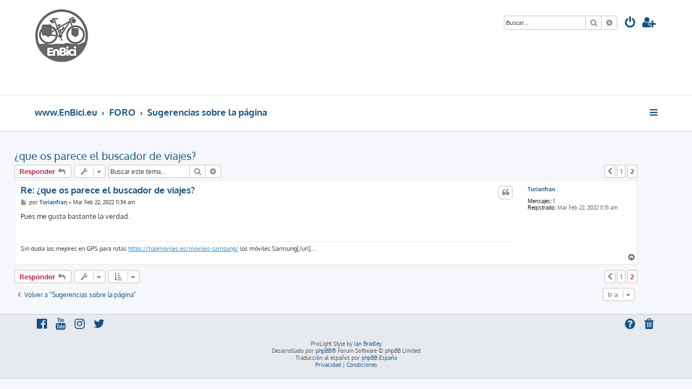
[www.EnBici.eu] (75, 47)
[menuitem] (630, 23)
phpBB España (379, 357)
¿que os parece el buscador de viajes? (105, 156)
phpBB (323, 350)
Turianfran (541, 189)
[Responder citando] (505, 192)
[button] (609, 171)
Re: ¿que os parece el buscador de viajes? (108, 190)
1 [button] (621, 171)
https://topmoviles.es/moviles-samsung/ (183, 248)
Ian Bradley (368, 343)
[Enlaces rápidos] (654, 112)
